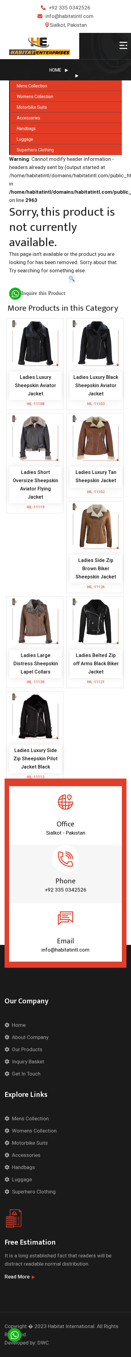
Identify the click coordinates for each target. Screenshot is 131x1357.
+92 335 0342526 (69, 8)
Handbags (26, 128)
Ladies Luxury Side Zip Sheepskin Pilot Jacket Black (35, 759)
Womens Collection (35, 97)
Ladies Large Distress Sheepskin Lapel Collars (35, 664)
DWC (43, 1343)
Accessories (28, 118)
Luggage (25, 139)
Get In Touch (26, 1074)
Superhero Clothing (35, 150)
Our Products (27, 1049)
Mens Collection (32, 86)
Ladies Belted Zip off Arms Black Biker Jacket (96, 664)
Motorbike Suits (32, 107)
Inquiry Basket (28, 1061)
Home (55, 70)
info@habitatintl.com (69, 16)
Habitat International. (72, 1326)
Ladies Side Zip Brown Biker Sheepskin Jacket (96, 569)
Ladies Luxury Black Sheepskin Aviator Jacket (95, 386)
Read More (17, 1277)
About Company (30, 1037)
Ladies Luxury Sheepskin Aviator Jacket (35, 386)
